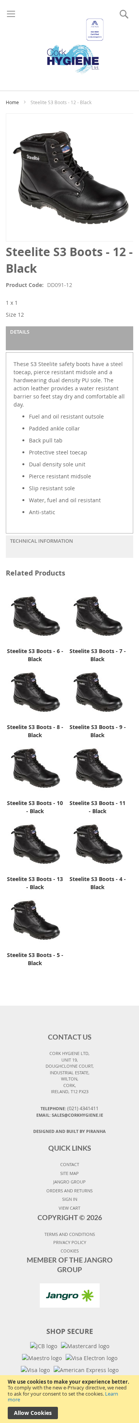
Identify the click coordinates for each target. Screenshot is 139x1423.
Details (19, 331)
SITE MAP (69, 1173)
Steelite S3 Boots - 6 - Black (35, 655)
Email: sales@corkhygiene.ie (69, 1115)
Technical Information (41, 540)
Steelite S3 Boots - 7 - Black (98, 655)
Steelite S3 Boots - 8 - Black (35, 731)
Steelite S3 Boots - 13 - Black (35, 883)
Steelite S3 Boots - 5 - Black (35, 959)
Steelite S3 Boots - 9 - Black (98, 731)
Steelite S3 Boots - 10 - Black (35, 807)
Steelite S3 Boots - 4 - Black (98, 883)
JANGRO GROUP (69, 1182)
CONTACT (69, 1164)
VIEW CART (69, 1208)
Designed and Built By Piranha (69, 1131)
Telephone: (69, 1108)
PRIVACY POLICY (69, 1242)
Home (12, 102)
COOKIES (70, 1251)
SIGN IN (69, 1199)
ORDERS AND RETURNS (69, 1190)
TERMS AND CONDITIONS (69, 1234)
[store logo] (69, 37)
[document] (69, 1399)
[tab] (69, 338)
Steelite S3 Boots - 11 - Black (97, 807)
